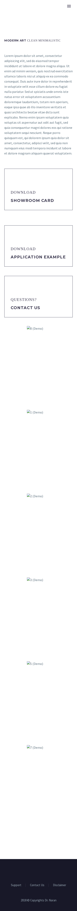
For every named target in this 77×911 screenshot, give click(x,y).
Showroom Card (32, 200)
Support (16, 885)
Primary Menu (69, 6)
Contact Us (25, 307)
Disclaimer (59, 885)
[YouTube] (41, 870)
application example (38, 257)
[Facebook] (36, 870)
